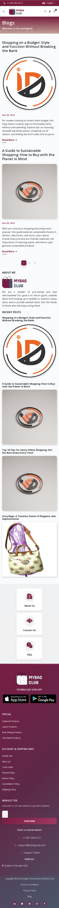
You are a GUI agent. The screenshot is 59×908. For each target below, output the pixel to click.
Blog (29, 896)
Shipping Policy (9, 789)
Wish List (6, 761)
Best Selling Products (12, 732)
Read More (8, 140)
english (50, 3)
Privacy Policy (29, 890)
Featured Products (10, 721)
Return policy (8, 778)
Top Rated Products (11, 738)
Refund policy (8, 772)
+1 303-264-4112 (14, 3)
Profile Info (7, 756)
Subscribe (29, 821)
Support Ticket (31, 852)
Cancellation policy (10, 783)
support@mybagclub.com (31, 845)
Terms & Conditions (29, 884)
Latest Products (9, 726)
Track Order (7, 767)
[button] (16, 698)
